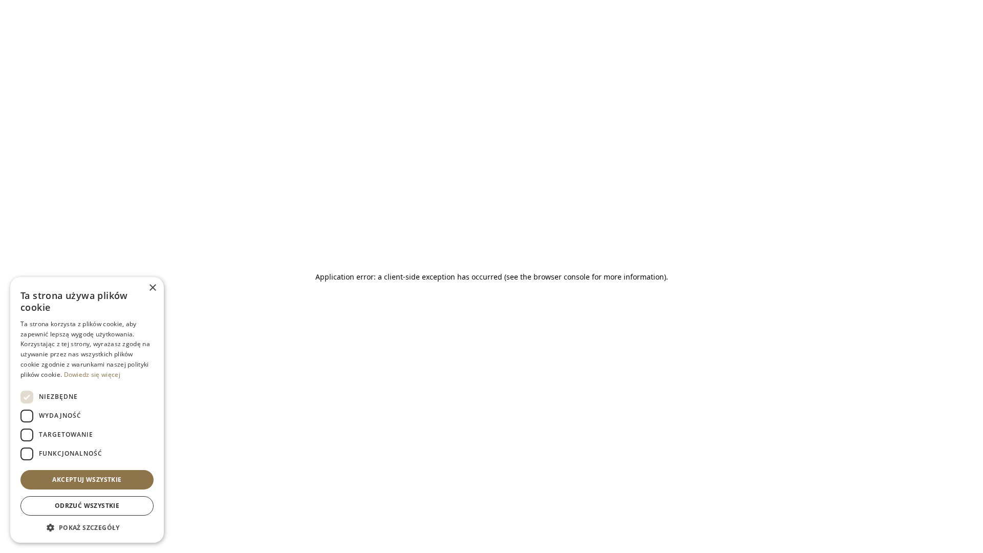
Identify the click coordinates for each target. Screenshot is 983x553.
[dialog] (87, 410)
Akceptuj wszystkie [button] (86, 479)
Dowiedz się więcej (92, 374)
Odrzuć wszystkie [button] (87, 505)
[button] (87, 527)
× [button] (152, 288)
